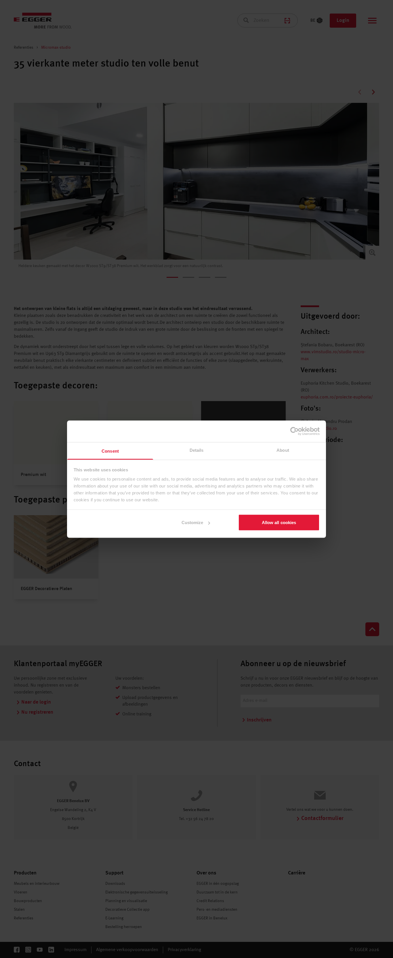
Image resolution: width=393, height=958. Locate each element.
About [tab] (282, 449)
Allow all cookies (279, 522)
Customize (192, 522)
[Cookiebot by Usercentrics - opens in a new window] (294, 431)
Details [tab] (197, 449)
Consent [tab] (110, 450)
